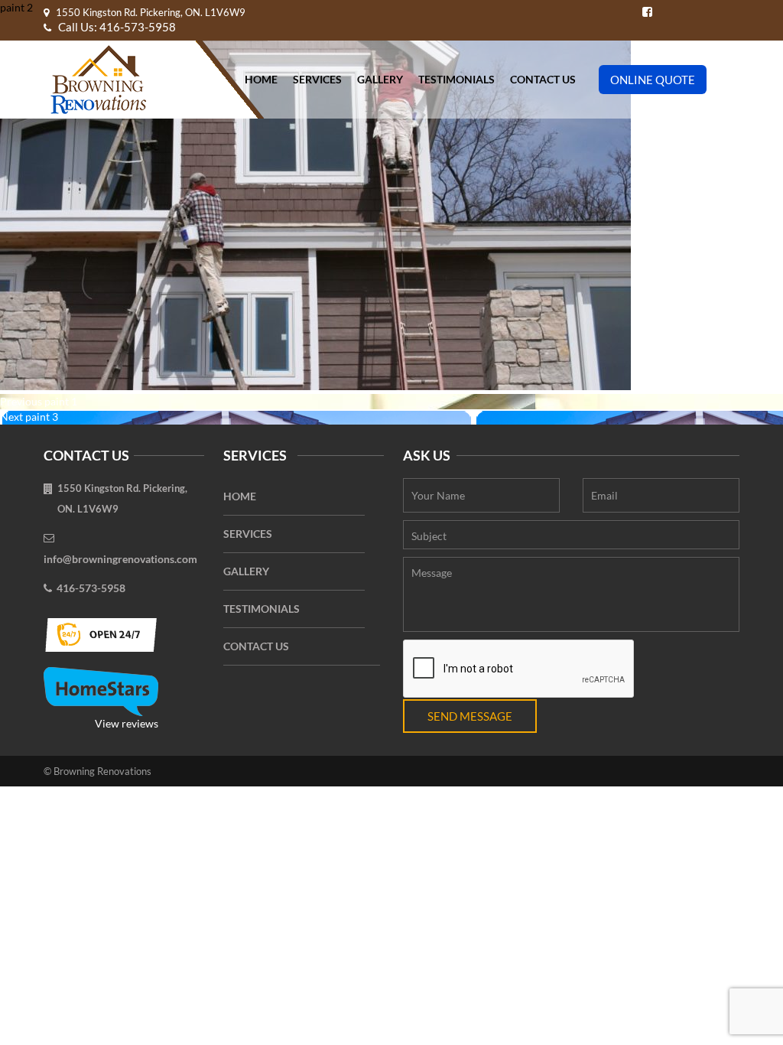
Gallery (380, 79)
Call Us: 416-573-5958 (116, 27)
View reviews (126, 723)
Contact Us (543, 79)
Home (261, 79)
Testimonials (456, 79)
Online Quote (652, 79)
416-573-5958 (91, 587)
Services (317, 79)
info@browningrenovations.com (120, 558)
